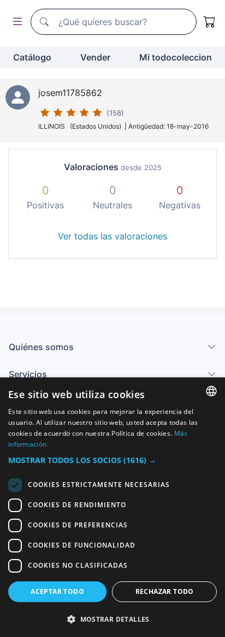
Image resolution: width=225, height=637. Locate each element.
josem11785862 (70, 92)
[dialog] (112, 507)
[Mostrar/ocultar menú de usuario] (15, 22)
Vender (95, 57)
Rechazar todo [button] (164, 591)
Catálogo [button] (32, 57)
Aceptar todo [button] (57, 591)
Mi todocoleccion (175, 57)
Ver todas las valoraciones (112, 236)
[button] (112, 460)
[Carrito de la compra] (209, 22)
